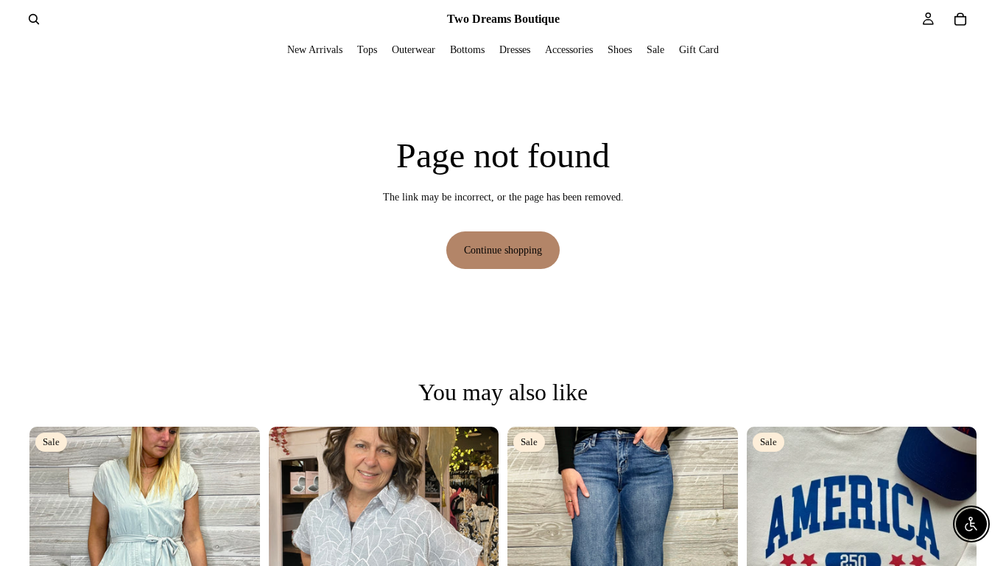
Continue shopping (503, 250)
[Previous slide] (51, 541)
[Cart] (960, 19)
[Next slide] (238, 541)
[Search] (34, 19)
